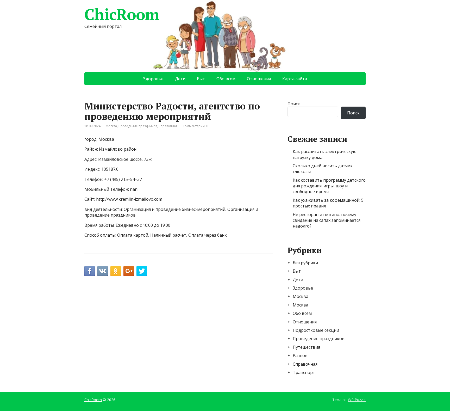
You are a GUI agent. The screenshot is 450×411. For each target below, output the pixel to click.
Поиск (294, 104)
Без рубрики (305, 263)
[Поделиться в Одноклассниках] (115, 271)
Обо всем (225, 79)
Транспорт (304, 372)
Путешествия (306, 347)
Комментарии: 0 (195, 126)
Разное (300, 355)
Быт (201, 79)
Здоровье (153, 79)
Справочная (168, 126)
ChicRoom (121, 14)
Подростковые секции (316, 330)
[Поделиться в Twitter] (141, 271)
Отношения (259, 79)
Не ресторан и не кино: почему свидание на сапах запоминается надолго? (326, 220)
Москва (111, 126)
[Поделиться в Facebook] (89, 271)
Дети (180, 79)
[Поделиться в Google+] (128, 271)
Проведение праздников (137, 126)
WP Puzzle (357, 399)
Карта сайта (294, 79)
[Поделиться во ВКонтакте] (102, 271)
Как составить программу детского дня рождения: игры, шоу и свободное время (329, 186)
